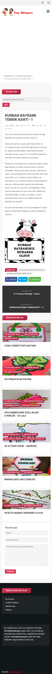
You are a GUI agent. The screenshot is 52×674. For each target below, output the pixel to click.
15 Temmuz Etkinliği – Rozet (26, 294)
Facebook (12, 279)
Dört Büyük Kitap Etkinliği (17, 379)
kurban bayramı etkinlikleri (31, 270)
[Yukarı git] (47, 669)
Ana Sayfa (10, 599)
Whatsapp (36, 279)
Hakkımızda (10, 606)
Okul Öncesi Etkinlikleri (33, 401)
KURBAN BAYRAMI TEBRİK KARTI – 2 (26, 307)
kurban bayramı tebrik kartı (19, 273)
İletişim (9, 610)
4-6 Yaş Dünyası (14, 672)
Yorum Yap (38, 126)
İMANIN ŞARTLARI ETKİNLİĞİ (19, 479)
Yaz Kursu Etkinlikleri (13, 372)
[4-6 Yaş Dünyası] (17, 15)
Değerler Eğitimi (11, 338)
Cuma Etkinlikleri (31, 334)
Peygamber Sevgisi (31, 368)
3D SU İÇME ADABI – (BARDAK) (20, 446)
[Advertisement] (26, 44)
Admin (11, 126)
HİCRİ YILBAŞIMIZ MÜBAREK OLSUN (23, 512)
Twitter (24, 279)
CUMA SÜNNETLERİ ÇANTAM (20, 345)
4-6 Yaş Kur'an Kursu (13, 334)
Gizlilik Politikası (12, 603)
